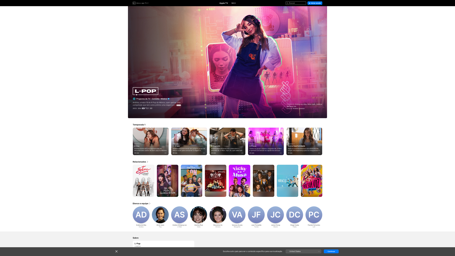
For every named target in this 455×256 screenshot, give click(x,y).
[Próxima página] (324, 141)
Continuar (331, 251)
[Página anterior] (130, 141)
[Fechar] (116, 251)
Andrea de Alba (301, 104)
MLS (234, 3)
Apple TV (223, 3)
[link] (140, 161)
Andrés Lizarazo (299, 108)
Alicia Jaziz (311, 104)
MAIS (178, 105)
